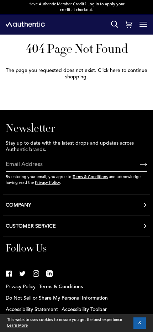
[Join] (137, 165)
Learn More (17, 326)
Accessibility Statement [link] (32, 309)
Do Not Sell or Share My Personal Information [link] (57, 298)
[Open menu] (143, 24)
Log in (93, 4)
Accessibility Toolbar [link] (84, 309)
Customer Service (31, 226)
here (115, 70)
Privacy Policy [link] (21, 286)
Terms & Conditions (90, 177)
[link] (9, 273)
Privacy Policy (47, 183)
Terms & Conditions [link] (61, 286)
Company (18, 205)
